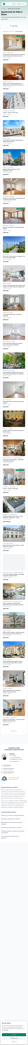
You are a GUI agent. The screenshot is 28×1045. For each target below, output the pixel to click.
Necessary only (14, 1038)
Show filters (15, 26)
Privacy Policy (5, 1030)
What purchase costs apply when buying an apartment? (11, 823)
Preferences (14, 1041)
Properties (3, 8)
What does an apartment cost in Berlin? (10, 818)
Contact (19, 4)
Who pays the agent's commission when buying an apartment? (12, 831)
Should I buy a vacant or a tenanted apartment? (12, 815)
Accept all (14, 1034)
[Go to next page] (23, 731)
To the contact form (14, 761)
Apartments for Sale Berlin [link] (14, 8)
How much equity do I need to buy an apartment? (10, 837)
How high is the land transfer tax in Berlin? (11, 827)
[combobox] (19, 31)
